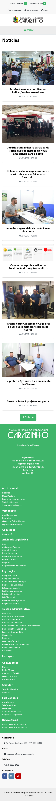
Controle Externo (9, 550)
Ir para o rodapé (37, 3)
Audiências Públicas (11, 547)
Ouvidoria (6, 708)
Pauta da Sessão (9, 553)
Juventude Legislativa (12, 505)
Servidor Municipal (10, 689)
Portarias (6, 638)
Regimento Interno (10, 604)
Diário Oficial (10, 720)
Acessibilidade (16, 10)
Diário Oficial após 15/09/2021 (15, 724)
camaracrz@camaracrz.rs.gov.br (20, 754)
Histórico (6, 493)
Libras (45, 10)
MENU (30, 30)
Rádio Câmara (8, 670)
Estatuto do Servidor (11, 588)
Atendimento (8, 702)
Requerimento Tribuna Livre (14, 566)
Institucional (10, 488)
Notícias (29, 417)
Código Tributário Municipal (14, 582)
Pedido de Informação (12, 556)
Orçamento (7, 635)
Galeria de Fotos (9, 676)
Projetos (6, 563)
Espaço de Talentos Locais (13, 499)
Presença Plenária (10, 560)
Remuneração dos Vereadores (15, 644)
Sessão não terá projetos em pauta (28, 401)
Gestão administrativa (16, 609)
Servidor (7, 685)
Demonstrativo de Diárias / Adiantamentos (21, 626)
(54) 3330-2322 (12, 765)
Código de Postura (10, 579)
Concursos (6, 613)
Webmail (6, 692)
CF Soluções (28, 796)
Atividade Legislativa (15, 540)
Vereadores (9, 511)
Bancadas (6, 518)
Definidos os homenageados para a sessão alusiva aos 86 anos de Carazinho (28, 174)
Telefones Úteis (9, 705)
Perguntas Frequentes (12, 715)
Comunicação (10, 663)
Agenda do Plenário (11, 673)
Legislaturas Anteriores (12, 524)
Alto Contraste (32, 10)
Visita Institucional (10, 502)
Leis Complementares (12, 594)
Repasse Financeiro (11, 648)
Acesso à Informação (11, 712)
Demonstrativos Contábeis (14, 629)
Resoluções (7, 651)
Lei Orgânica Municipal (12, 591)
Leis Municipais (9, 597)
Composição (7, 534)
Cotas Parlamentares (11, 620)
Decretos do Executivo (12, 623)
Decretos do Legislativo (12, 585)
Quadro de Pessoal (10, 641)
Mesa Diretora (8, 496)
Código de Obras (9, 576)
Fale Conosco (10, 698)
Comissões (8, 530)
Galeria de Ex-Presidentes (13, 521)
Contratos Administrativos (13, 616)
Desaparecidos (9, 680)
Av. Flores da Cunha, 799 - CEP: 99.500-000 (23, 743)
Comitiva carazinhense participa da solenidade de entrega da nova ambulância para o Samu (28, 151)
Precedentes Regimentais (14, 600)
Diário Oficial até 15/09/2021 (14, 728)
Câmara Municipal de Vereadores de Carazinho (28, 19)
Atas (4, 544)
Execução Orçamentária (12, 632)
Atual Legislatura (9, 515)
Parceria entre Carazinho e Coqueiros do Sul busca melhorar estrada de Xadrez (28, 327)
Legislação (8, 571)
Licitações (8, 656)
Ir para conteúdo (18, 3)
